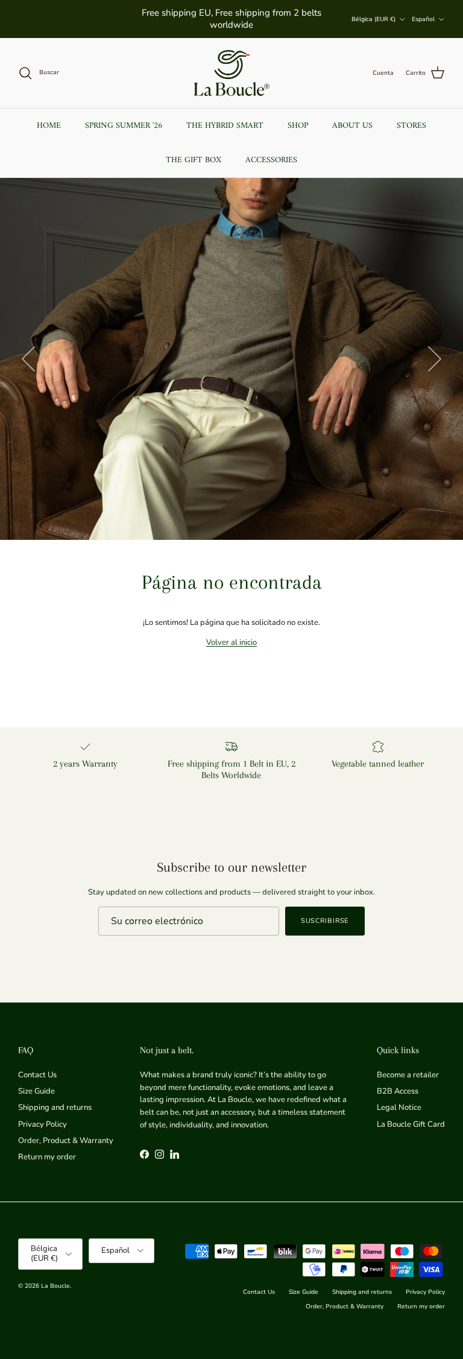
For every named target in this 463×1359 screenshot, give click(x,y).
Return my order (47, 1157)
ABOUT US (352, 125)
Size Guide (36, 1091)
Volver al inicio (231, 642)
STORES (411, 125)
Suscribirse (325, 920)
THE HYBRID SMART (224, 125)
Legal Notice (399, 1107)
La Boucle (55, 1286)
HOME (49, 125)
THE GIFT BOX (193, 160)
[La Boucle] (231, 73)
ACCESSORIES (271, 160)
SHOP (298, 125)
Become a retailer (408, 1074)
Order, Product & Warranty (65, 1140)
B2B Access (397, 1091)
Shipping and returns (55, 1107)
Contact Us (37, 1074)
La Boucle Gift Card (411, 1124)
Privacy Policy (42, 1124)
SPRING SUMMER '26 (123, 125)
